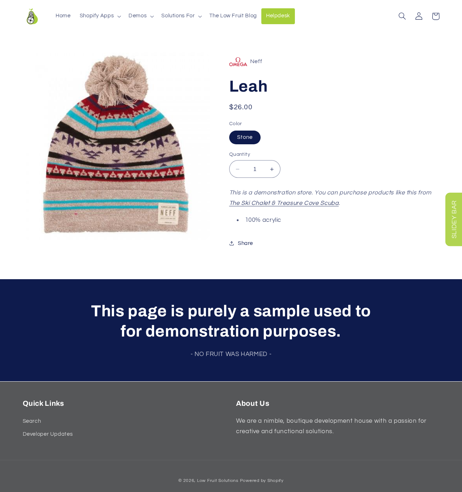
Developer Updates (48, 434)
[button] (99, 16)
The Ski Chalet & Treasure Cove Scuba (284, 203)
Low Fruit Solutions (218, 481)
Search (32, 421)
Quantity (239, 154)
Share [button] (245, 243)
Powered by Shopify (262, 481)
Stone (245, 137)
